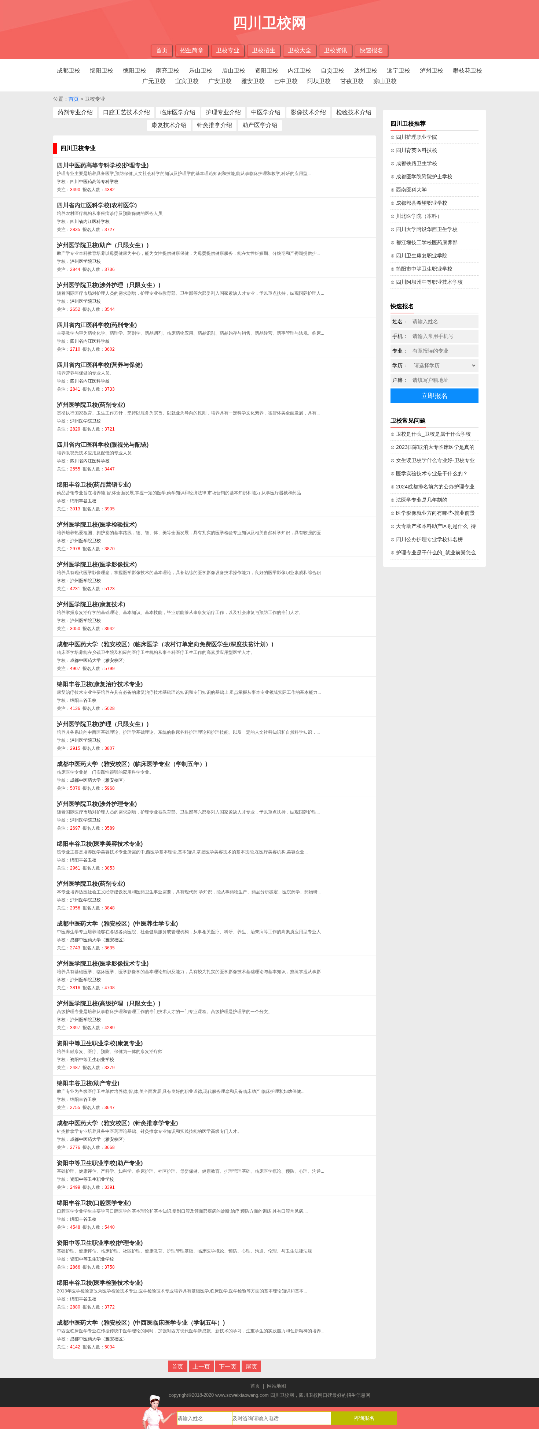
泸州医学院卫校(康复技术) (91, 604)
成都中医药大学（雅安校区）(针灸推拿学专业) (117, 1123)
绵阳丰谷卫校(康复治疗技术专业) (100, 684)
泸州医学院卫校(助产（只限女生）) (102, 245)
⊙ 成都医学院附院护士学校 (421, 176)
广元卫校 (154, 81)
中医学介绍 (265, 112)
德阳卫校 (134, 70)
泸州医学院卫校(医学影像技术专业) (102, 963)
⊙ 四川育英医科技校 (413, 150)
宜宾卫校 (187, 81)
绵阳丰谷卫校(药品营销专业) (94, 484)
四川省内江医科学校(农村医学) (97, 205)
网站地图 (276, 1386)
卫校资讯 (335, 50)
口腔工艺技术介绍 (126, 112)
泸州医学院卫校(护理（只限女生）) (102, 724)
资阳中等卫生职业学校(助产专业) (100, 1163)
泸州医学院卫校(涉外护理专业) (97, 804)
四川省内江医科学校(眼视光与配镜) (102, 445)
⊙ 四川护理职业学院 (413, 137)
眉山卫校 (233, 70)
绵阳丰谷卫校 (83, 500)
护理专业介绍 (223, 112)
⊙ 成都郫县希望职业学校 (418, 203)
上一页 (201, 1366)
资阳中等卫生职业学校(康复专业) (100, 1043)
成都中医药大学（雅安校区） (98, 660)
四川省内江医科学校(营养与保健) (100, 365)
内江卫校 (299, 70)
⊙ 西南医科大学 (408, 190)
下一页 (227, 1366)
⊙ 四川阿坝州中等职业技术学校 (426, 282)
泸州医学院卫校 (85, 261)
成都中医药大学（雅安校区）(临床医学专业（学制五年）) (132, 764)
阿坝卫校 (319, 81)
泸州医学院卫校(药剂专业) (91, 405)
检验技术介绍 (353, 112)
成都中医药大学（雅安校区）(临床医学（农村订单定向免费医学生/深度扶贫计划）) (165, 644)
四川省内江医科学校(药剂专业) (97, 325)
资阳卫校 (266, 70)
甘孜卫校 (352, 81)
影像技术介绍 (308, 112)
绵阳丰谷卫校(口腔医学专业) (94, 1203)
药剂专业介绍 (75, 112)
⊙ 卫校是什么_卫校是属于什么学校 (430, 434)
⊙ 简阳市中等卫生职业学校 (421, 269)
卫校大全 (299, 50)
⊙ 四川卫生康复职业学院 (418, 255)
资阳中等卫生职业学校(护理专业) (100, 1243)
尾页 (251, 1366)
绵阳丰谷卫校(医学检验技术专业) (100, 1283)
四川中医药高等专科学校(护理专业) (102, 165)
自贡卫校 (332, 70)
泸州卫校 (431, 70)
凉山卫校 (385, 81)
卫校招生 (263, 50)
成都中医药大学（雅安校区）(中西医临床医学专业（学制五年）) (141, 1323)
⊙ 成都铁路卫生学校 (413, 163)
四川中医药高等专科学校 (94, 181)
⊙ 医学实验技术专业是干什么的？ (429, 473)
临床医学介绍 (177, 112)
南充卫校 (167, 70)
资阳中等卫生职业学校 (92, 1059)
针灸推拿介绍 (214, 125)
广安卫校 (220, 81)
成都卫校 (68, 70)
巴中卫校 (286, 81)
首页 (162, 50)
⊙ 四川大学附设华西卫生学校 (424, 229)
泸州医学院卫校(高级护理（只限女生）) (108, 1003)
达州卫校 (365, 70)
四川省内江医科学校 (90, 221)
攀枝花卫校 (467, 70)
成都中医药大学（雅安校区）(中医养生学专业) (117, 923)
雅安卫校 (253, 81)
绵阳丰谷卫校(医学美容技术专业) (100, 844)
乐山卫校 (200, 70)
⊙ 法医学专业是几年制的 (418, 500)
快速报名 (371, 50)
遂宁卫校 (398, 70)
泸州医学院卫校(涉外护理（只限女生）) (108, 285)
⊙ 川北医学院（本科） (416, 216)
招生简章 (191, 50)
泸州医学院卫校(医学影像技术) (97, 564)
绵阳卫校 (101, 70)
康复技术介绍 (169, 125)
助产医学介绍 (260, 125)
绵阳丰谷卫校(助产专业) (88, 1083)
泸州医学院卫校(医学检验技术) (97, 524)
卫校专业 (227, 50)
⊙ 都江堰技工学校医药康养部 (424, 242)
